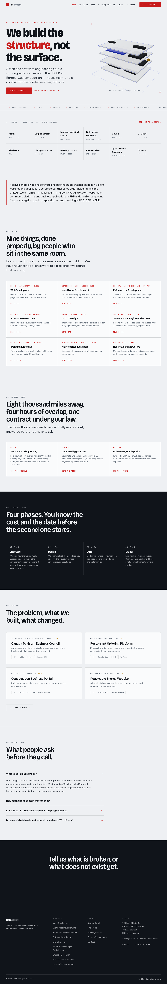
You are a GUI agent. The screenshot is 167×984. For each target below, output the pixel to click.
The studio (92, 928)
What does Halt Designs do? (21, 773)
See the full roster (150, 122)
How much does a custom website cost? (28, 800)
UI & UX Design (59, 942)
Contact (131, 5)
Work (93, 5)
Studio (121, 5)
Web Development (61, 923)
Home (74, 5)
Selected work (94, 923)
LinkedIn (137, 944)
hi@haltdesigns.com (131, 933)
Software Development (63, 937)
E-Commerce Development (65, 932)
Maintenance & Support (63, 959)
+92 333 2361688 (129, 929)
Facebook (126, 944)
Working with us (106, 5)
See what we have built (46, 90)
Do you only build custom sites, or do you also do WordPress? (39, 820)
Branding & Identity (61, 955)
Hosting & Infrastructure (63, 964)
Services (83, 5)
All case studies (18, 708)
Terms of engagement (97, 937)
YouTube (146, 944)
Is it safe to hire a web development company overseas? (36, 810)
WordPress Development (64, 928)
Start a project (149, 5)
